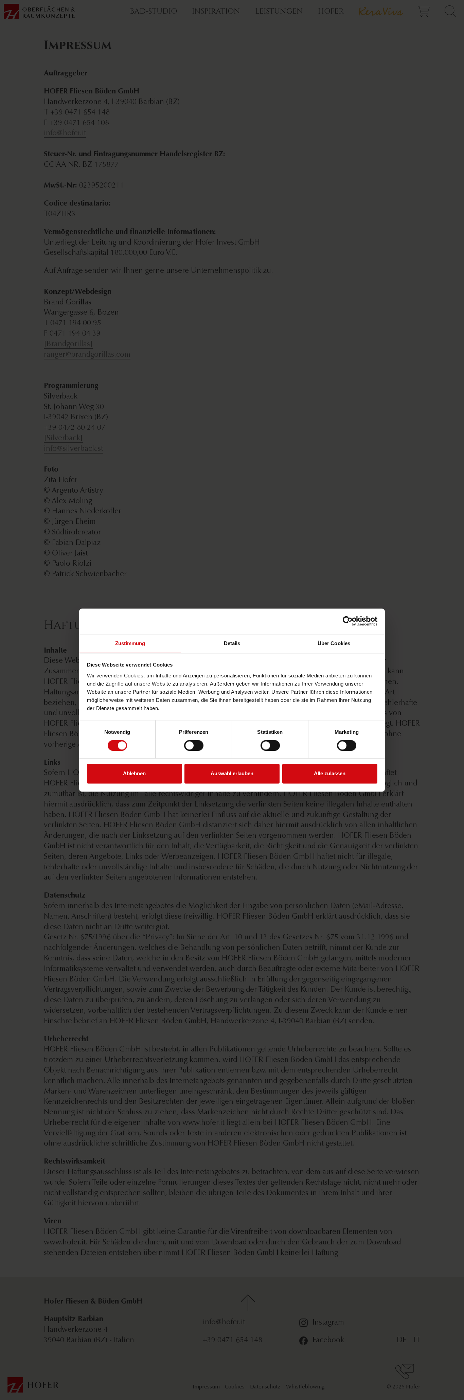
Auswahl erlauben (232, 774)
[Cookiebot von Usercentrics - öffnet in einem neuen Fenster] (347, 621)
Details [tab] (232, 643)
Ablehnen (134, 774)
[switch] (193, 745)
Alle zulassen (329, 774)
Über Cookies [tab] (334, 643)
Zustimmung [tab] (130, 643)
